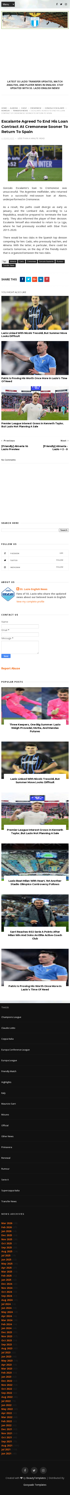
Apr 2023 (6, 1364)
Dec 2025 (6, 1235)
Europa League (9, 1060)
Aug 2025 (6, 1251)
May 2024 (7, 1312)
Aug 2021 (6, 1445)
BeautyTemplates (36, 1478)
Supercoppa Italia (10, 1190)
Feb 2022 (6, 1421)
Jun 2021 (6, 1453)
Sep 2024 (6, 1295)
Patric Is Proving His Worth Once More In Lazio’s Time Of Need (34, 380)
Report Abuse (10, 668)
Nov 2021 (6, 1433)
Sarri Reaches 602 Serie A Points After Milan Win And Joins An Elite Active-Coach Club (35, 935)
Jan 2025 (6, 1279)
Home (4, 108)
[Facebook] (57, 4)
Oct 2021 (6, 1437)
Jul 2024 (6, 1304)
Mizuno (5, 1114)
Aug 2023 (6, 1348)
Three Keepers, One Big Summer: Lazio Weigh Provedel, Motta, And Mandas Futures (35, 728)
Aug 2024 (6, 1300)
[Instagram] (66, 4)
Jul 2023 (6, 1352)
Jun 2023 (6, 1356)
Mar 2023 (6, 1368)
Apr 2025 (6, 1267)
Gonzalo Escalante (54, 108)
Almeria (14, 108)
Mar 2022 (6, 1417)
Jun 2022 (6, 1405)
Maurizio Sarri (8, 1103)
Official (4, 1125)
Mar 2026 (6, 1223)
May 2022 (7, 1409)
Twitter (36, 560)
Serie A (5, 1179)
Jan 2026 (6, 1231)
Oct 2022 (6, 1388)
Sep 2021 (6, 1441)
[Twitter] (61, 4)
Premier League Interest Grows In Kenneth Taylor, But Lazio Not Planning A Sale (32, 425)
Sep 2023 (6, 1344)
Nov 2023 (6, 1336)
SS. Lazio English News (33, 589)
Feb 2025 (6, 1275)
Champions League (11, 1017)
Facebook (36, 553)
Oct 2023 (6, 1340)
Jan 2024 (6, 1328)
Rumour (5, 111)
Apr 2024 (6, 1316)
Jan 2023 (6, 1376)
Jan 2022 (6, 1425)
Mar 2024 (6, 1320)
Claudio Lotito (8, 1027)
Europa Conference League (15, 1049)
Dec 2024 (6, 1283)
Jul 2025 (6, 1255)
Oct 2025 (6, 1243)
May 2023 (7, 1360)
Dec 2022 (6, 1380)
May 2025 (7, 1263)
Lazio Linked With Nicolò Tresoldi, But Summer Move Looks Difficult (34, 335)
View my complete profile (30, 601)
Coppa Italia (7, 1038)
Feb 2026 (6, 1227)
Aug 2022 (6, 1397)
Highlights (6, 1082)
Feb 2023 (6, 1372)
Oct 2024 (6, 1291)
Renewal (5, 1157)
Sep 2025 (6, 1247)
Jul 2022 (6, 1401)
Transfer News (20, 111)
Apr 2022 (6, 1413)
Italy (3, 1092)
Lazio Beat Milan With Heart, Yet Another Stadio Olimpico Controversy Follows (34, 882)
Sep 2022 (6, 1392)
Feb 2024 (6, 1324)
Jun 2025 (6, 1259)
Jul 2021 (6, 1449)
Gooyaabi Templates (34, 1484)
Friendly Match (8, 1071)
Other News (7, 1136)
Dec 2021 (6, 1429)
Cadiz (24, 108)
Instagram (36, 567)
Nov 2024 (6, 1287)
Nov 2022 (6, 1384)
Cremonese (35, 108)
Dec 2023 (6, 1332)
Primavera (6, 1147)
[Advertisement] (35, 54)
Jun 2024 (6, 1308)
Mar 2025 (6, 1271)
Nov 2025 (6, 1239)
